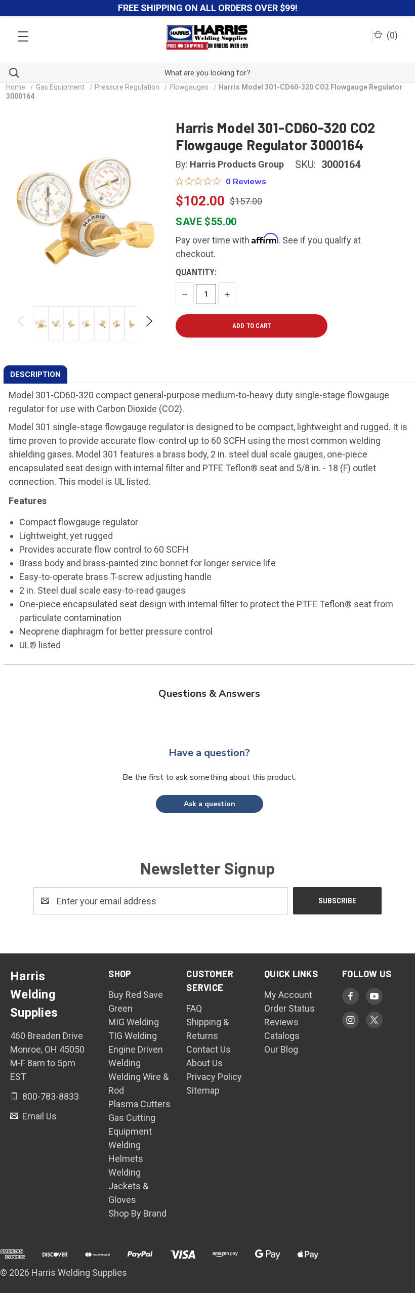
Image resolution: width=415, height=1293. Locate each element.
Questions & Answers (209, 693)
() (391, 35)
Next (148, 324)
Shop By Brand (137, 1213)
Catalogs (282, 1035)
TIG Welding (132, 1035)
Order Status (289, 1008)
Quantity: (196, 272)
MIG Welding (133, 1022)
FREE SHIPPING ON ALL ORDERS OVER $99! (208, 8)
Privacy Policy (214, 1076)
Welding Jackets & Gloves (128, 1186)
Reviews (281, 1022)
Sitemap (203, 1090)
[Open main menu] (23, 33)
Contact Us (208, 1049)
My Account (288, 994)
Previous (21, 324)
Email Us (38, 1116)
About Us (204, 1063)
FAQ (194, 1008)
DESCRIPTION (35, 374)
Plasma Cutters (139, 1104)
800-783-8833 (49, 1096)
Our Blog (281, 1049)
